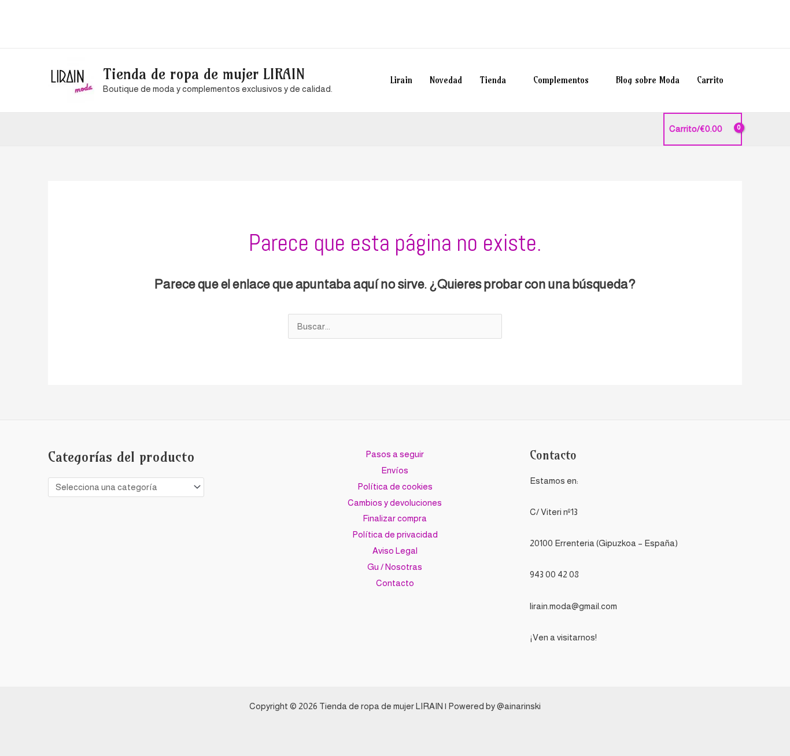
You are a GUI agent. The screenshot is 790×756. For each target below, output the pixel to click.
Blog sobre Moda (648, 80)
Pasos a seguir (395, 454)
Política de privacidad (395, 534)
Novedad (446, 80)
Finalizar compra (395, 518)
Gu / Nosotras (394, 567)
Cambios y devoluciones (395, 502)
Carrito (710, 80)
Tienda (492, 80)
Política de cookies (395, 486)
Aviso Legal (395, 550)
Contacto (395, 583)
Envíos (394, 470)
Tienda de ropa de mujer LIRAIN (204, 74)
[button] (738, 24)
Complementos (561, 80)
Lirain (401, 80)
